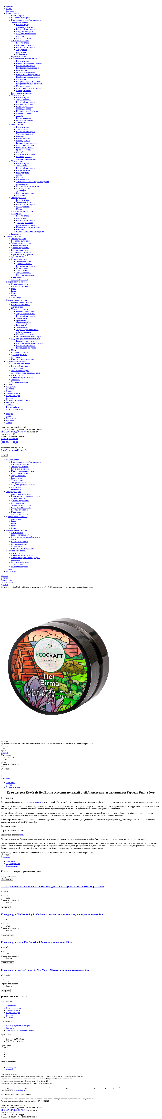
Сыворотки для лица (25, 145)
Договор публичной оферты (18, 400)
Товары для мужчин (19, 22)
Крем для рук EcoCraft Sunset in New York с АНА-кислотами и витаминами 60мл (45, 970)
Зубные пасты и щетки (21, 243)
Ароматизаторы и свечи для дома (25, 373)
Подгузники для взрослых (22, 359)
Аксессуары (16, 213)
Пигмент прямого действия (28, 75)
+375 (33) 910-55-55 (9, 441)
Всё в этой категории (20, 18)
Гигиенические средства (16, 300)
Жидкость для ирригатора (27, 330)
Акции (9, 9)
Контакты (10, 402)
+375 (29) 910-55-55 (9, 439)
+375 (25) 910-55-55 (9, 443)
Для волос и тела (23, 38)
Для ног (19, 177)
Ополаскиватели (23, 323)
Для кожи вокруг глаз (25, 154)
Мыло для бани (22, 207)
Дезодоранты (22, 184)
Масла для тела (22, 179)
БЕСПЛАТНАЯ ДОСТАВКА (14, 432)
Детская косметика (19, 259)
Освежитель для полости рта (28, 336)
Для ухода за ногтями (25, 225)
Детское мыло (22, 268)
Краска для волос (23, 118)
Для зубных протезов (25, 334)
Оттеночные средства (25, 72)
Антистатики (17, 375)
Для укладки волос (24, 223)
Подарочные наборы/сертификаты (26, 20)
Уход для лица (22, 50)
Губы (13, 289)
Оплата (9, 391)
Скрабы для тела (23, 188)
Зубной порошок (23, 332)
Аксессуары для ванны (21, 252)
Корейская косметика (20, 56)
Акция (9, 384)
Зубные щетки (22, 320)
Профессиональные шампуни (29, 84)
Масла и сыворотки (24, 104)
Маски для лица (23, 141)
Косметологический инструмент (30, 232)
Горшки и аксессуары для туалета (25, 254)
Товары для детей (13, 236)
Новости (10, 398)
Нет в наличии (7, 935)
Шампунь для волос (24, 106)
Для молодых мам (19, 355)
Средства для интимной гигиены (25, 339)
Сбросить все (7, 879)
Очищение (20, 136)
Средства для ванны (25, 193)
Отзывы (9, 405)
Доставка (10, 389)
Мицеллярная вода (24, 157)
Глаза (13, 295)
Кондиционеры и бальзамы (28, 81)
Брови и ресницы (23, 150)
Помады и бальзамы (19, 245)
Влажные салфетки (19, 352)
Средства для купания (25, 275)
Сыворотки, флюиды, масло (28, 88)
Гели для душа (22, 172)
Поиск (4, 455)
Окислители (21, 70)
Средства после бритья (26, 34)
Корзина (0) (22, 450)
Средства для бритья (25, 31)
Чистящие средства (19, 382)
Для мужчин (21, 79)
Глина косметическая (25, 147)
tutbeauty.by (11, 1067)
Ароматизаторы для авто (22, 377)
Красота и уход (12, 13)
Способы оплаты (13, 1008)
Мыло (13, 350)
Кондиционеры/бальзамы (27, 111)
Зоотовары (15, 380)
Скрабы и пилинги (24, 134)
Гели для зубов (22, 325)
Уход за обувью (17, 368)
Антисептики (17, 307)
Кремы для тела (23, 170)
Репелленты (16, 234)
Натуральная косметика (21, 93)
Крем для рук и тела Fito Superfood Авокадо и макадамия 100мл (37, 942)
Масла (19, 209)
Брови (13, 291)
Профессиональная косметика (24, 59)
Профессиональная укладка (28, 77)
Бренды (9, 6)
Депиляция (21, 191)
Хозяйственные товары (16, 361)
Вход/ (3, 450)
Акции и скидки (13, 396)
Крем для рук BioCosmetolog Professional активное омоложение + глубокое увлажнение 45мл (52, 914)
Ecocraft (4, 753)
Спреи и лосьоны (23, 113)
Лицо (13, 293)
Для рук (19, 175)
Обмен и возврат (13, 393)
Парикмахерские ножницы (28, 227)
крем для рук (35, 802)
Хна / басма (21, 122)
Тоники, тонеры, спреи (26, 159)
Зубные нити (21, 327)
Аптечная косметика (20, 40)
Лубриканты (21, 54)
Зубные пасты (22, 318)
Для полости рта (23, 52)
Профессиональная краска (27, 68)
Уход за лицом (17, 125)
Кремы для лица (23, 138)
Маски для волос (23, 86)
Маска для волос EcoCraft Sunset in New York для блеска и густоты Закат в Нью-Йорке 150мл (52, 886)
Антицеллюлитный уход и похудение (32, 182)
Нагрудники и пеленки (21, 250)
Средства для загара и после (23, 211)
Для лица (20, 36)
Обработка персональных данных (20, 1030)
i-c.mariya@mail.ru (19, 1090)
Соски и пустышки (19, 279)
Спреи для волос (23, 91)
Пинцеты (20, 229)
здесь (21, 835)
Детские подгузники (20, 248)
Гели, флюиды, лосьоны (26, 143)
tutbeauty (9, 1070)
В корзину (5, 778)
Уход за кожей (22, 270)
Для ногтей (21, 195)
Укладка (19, 116)
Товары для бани (18, 198)
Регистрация (11, 450)
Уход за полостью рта (20, 309)
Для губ (19, 152)
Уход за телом (17, 161)
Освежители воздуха (20, 371)
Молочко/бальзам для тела (27, 186)
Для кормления (17, 257)
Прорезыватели (18, 277)
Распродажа (11, 11)
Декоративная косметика (16, 282)
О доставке (11, 1006)
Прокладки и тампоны (26, 348)
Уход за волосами (18, 95)
